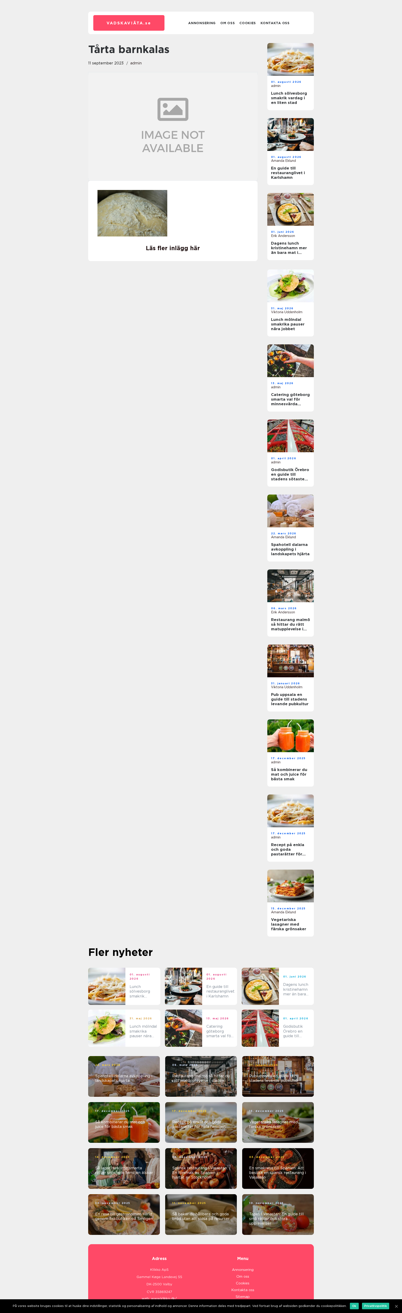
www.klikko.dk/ (164, 1298)
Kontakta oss (275, 23)
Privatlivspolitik (375, 1306)
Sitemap (243, 1297)
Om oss (227, 23)
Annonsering (202, 23)
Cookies (247, 23)
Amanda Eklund (283, 160)
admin (136, 63)
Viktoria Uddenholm (286, 312)
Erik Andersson (283, 235)
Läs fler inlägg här (173, 248)
